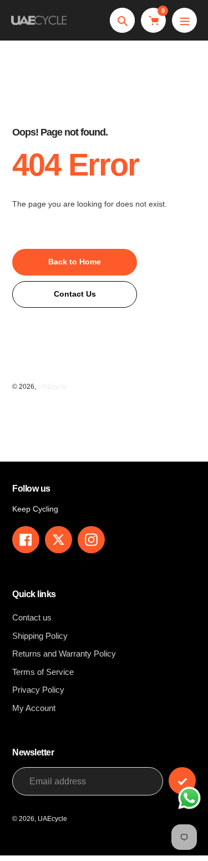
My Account (33, 708)
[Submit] (182, 780)
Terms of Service (43, 672)
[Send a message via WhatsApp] (189, 798)
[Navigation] (184, 20)
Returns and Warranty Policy (64, 653)
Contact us (32, 617)
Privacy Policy (38, 689)
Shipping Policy (40, 635)
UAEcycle (52, 387)
